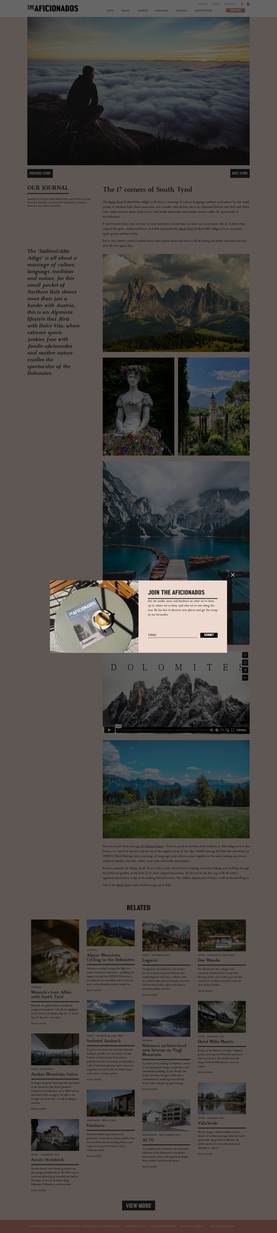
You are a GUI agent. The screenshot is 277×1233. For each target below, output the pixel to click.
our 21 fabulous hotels (149, 846)
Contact (229, 4)
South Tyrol (115, 202)
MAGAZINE (161, 11)
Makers (143, 11)
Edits (110, 11)
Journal (181, 11)
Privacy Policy (136, 1226)
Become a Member (192, 1226)
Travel (125, 11)
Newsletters (203, 11)
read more (38, 1024)
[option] (138, 91)
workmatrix (226, 1226)
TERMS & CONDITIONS (162, 1226)
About (216, 4)
